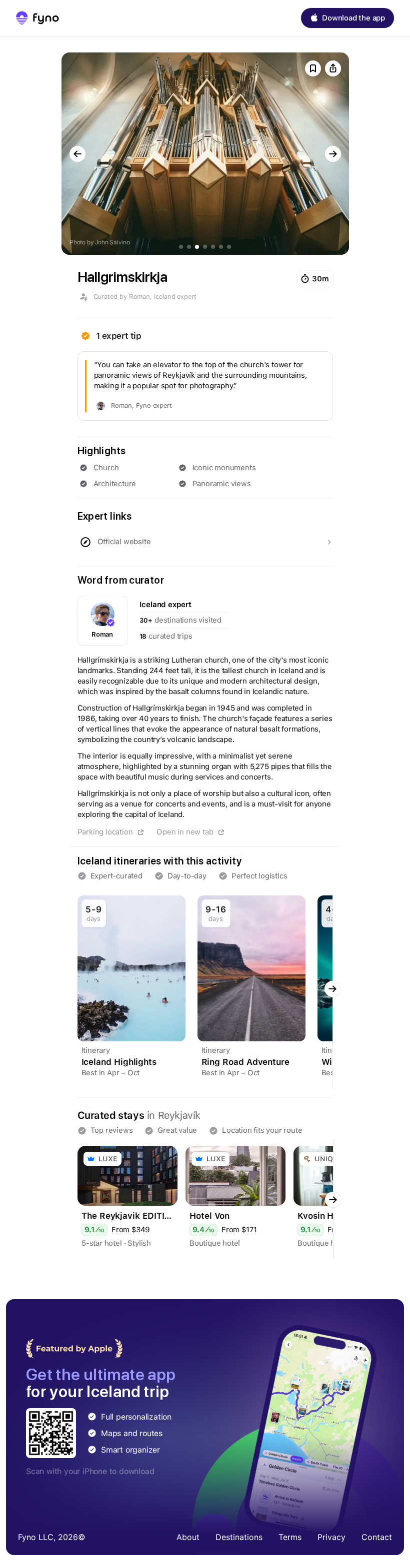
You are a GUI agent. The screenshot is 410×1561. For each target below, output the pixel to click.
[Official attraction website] (205, 542)
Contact (377, 1537)
